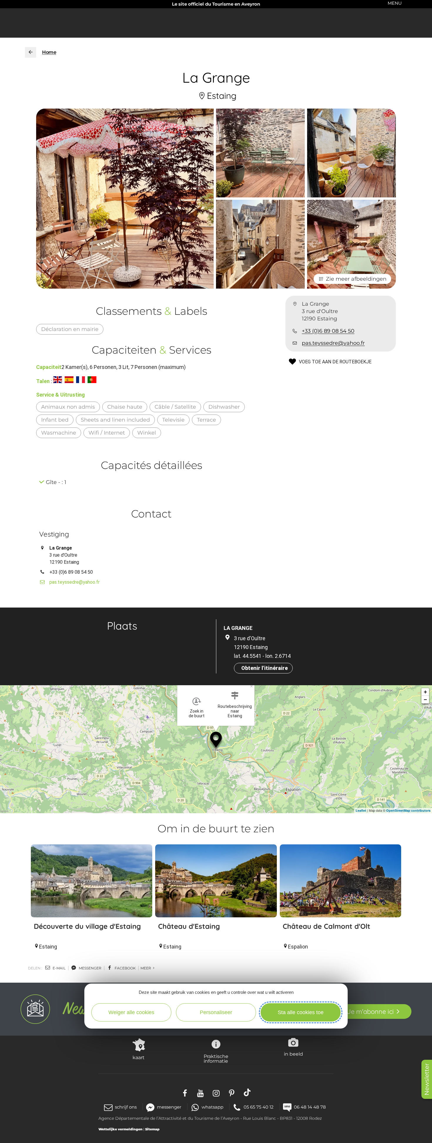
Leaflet (361, 810)
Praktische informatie (216, 1059)
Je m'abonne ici (370, 1011)
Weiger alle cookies (131, 1012)
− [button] (425, 699)
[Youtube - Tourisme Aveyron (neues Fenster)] (200, 1092)
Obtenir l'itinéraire (264, 668)
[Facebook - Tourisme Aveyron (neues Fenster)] (185, 1092)
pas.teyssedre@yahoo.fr (333, 343)
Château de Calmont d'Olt (326, 926)
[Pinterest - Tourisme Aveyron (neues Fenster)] (232, 1092)
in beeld (293, 1054)
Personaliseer (216, 1012)
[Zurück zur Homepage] (30, 52)
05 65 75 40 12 (259, 1107)
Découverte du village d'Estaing (87, 926)
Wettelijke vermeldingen (120, 1129)
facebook (125, 968)
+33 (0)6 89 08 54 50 (328, 331)
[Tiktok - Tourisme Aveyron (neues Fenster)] (247, 1092)
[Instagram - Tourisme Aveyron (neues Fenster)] (216, 1092)
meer (146, 968)
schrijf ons (126, 1107)
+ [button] (425, 692)
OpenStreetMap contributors (408, 810)
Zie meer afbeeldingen (356, 279)
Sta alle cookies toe (301, 1012)
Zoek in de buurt (197, 713)
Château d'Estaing (189, 926)
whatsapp (212, 1107)
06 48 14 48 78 (310, 1107)
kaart (139, 1057)
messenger (89, 968)
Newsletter (426, 1079)
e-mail (59, 968)
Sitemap (152, 1129)
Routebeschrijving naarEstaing (235, 711)
